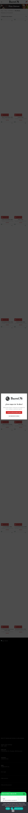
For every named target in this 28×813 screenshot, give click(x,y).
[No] (13, 810)
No (12, 808)
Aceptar (7, 808)
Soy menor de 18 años (14, 416)
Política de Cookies (19, 808)
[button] (24, 794)
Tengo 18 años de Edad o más (14, 412)
